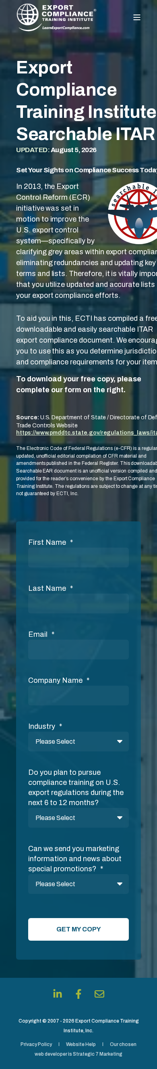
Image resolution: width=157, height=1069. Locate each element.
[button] (141, 1053)
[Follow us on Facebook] (78, 994)
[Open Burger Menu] (137, 17)
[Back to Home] (56, 17)
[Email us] (99, 994)
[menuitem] (36, 1044)
